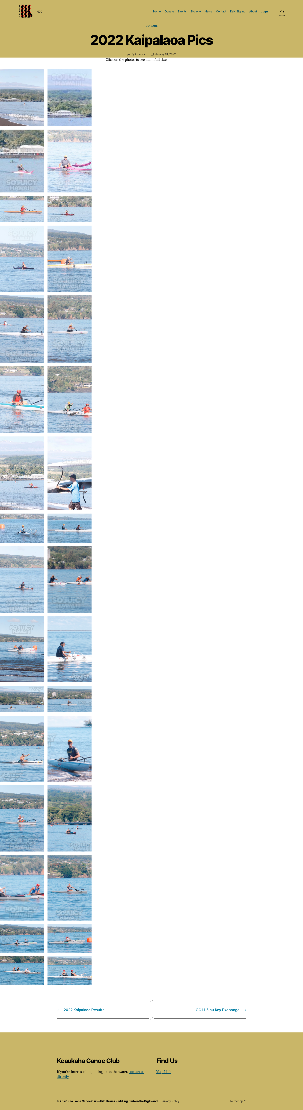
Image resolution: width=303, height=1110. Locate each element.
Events (182, 11)
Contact (221, 11)
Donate (169, 11)
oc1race (152, 26)
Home (157, 11)
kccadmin (140, 54)
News (208, 11)
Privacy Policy (170, 1101)
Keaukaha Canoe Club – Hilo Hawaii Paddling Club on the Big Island (112, 1101)
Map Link (163, 1072)
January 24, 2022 (165, 54)
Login (264, 11)
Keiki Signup (237, 11)
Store (194, 11)
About (253, 11)
